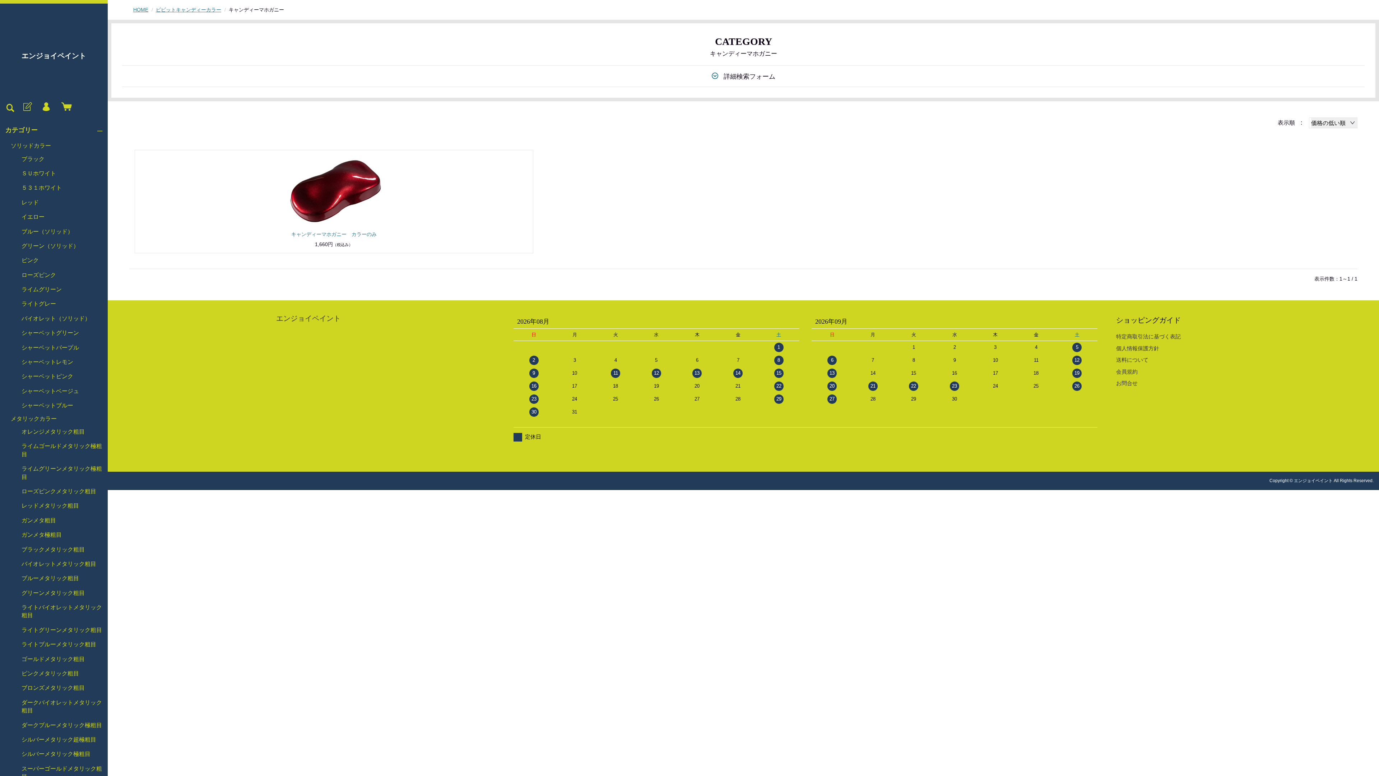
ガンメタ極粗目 (42, 535)
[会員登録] (27, 107)
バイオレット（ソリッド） (56, 318)
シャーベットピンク (47, 376)
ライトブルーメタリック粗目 (59, 644)
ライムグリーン (42, 289)
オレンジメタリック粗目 (53, 432)
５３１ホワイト (42, 188)
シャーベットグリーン (50, 333)
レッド (30, 202)
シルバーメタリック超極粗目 (59, 739)
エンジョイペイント (54, 55)
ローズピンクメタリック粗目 (59, 491)
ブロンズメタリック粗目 (53, 688)
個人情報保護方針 (1137, 348)
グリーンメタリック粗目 (53, 593)
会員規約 (1127, 372)
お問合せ (1127, 383)
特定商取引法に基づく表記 (1148, 336)
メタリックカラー (34, 419)
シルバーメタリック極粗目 (56, 754)
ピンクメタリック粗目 (50, 673)
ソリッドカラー (31, 146)
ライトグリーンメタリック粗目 (62, 630)
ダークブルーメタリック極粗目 (62, 725)
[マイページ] (46, 107)
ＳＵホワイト (39, 173)
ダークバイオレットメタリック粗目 (62, 706)
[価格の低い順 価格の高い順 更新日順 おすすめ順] (1333, 122)
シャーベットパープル (50, 348)
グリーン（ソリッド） (50, 246)
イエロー (33, 217)
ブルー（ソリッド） (47, 231)
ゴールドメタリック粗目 (53, 659)
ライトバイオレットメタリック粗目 (62, 611)
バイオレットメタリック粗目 (59, 564)
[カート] (65, 107)
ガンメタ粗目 (39, 520)
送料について (1132, 360)
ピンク (30, 260)
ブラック (33, 159)
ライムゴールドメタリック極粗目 (62, 450)
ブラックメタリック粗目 (53, 549)
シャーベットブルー (47, 405)
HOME (140, 10)
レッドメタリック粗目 (50, 506)
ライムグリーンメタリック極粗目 (62, 473)
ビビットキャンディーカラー (188, 10)
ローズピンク (39, 275)
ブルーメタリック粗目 (50, 578)
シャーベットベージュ (50, 391)
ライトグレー (39, 304)
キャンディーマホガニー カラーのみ (334, 234)
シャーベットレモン (47, 362)
